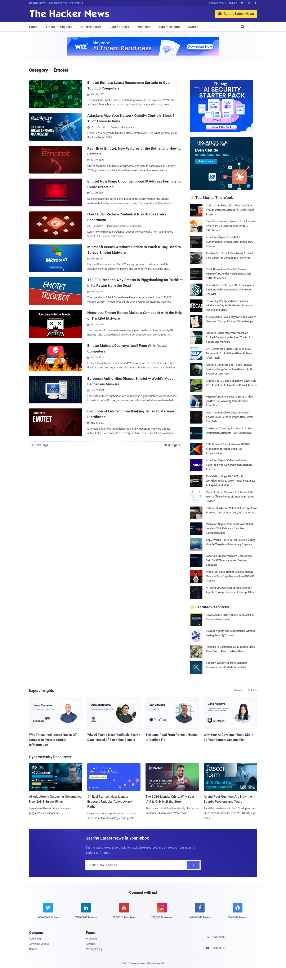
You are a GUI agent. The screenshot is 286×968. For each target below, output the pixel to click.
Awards (193, 27)
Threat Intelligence (59, 27)
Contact (33, 949)
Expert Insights (169, 27)
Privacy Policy (94, 949)
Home (33, 27)
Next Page (172, 445)
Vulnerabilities (91, 27)
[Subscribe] (193, 865)
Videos (238, 690)
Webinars (143, 27)
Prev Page (40, 445)
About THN (35, 938)
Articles (252, 690)
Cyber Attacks (119, 27)
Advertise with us (39, 943)
